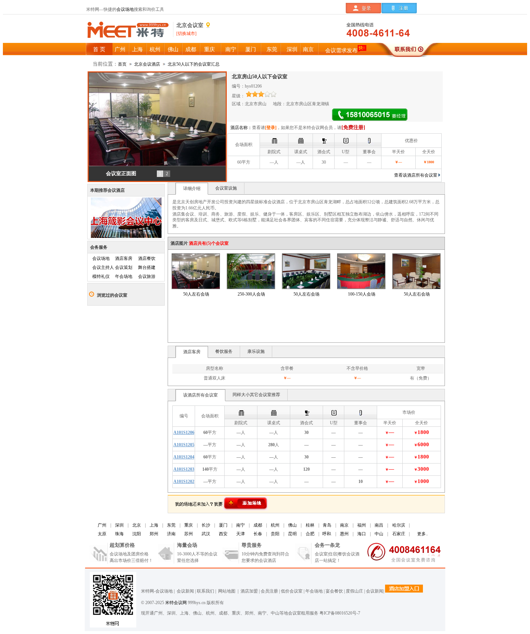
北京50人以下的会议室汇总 (194, 64)
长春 (257, 533)
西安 (223, 533)
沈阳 (136, 533)
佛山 (292, 525)
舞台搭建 (146, 267)
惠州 (344, 533)
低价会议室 (291, 591)
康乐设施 (256, 351)
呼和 (326, 533)
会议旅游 (146, 276)
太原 (102, 533)
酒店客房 (123, 258)
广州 (102, 525)
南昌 (379, 525)
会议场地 (125, 9)
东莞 (171, 525)
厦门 (223, 525)
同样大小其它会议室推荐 (256, 394)
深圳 (119, 525)
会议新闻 (185, 591)
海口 (361, 533)
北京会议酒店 (147, 64)
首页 (122, 64)
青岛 (327, 525)
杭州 (275, 525)
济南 (171, 533)
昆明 (292, 533)
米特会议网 (176, 602)
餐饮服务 (224, 351)
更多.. (422, 533)
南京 (344, 525)
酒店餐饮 (146, 258)
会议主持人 (103, 267)
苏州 (188, 533)
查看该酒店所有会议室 (415, 175)
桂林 (310, 525)
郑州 (154, 533)
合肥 (310, 533)
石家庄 (398, 533)
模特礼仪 (101, 276)
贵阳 (275, 533)
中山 (379, 533)
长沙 (206, 525)
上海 (154, 525)
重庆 (188, 525)
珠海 (119, 533)
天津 (240, 533)
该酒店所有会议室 (200, 395)
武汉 (206, 533)
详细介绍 (191, 188)
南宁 (240, 525)
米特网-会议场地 (157, 591)
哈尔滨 (398, 525)
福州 (361, 525)
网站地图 (226, 591)
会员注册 (269, 591)
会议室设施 (226, 188)
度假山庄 (354, 591)
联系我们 (205, 591)
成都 (257, 525)
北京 (136, 525)
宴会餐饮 (334, 591)
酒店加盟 (248, 591)
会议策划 (123, 267)
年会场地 (123, 276)
